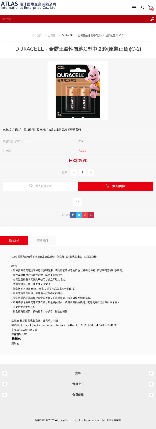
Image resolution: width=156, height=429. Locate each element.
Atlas (82, 150)
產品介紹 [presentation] (14, 240)
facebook (73, 215)
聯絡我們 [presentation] (42, 240)
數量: (65, 172)
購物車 (150, 7)
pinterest (85, 215)
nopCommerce (85, 421)
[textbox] (74, 19)
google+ (91, 215)
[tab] (14, 240)
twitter (79, 215)
